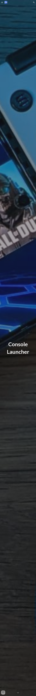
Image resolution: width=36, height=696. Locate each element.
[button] (2, 2)
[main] (18, 348)
